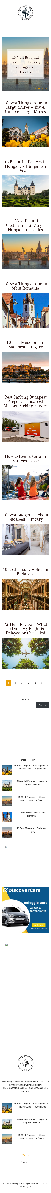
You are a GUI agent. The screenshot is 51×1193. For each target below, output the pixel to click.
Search (25, 699)
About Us (25, 1162)
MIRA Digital (39, 1082)
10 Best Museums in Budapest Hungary (25, 344)
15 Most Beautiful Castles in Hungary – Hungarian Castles (25, 225)
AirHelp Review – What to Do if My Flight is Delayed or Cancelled (25, 629)
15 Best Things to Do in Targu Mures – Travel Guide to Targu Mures (25, 107)
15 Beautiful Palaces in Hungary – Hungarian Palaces (25, 166)
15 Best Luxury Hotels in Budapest (25, 571)
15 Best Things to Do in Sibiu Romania (26, 65)
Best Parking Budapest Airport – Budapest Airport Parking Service (25, 401)
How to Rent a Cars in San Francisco (25, 458)
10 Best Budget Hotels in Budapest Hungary (25, 517)
